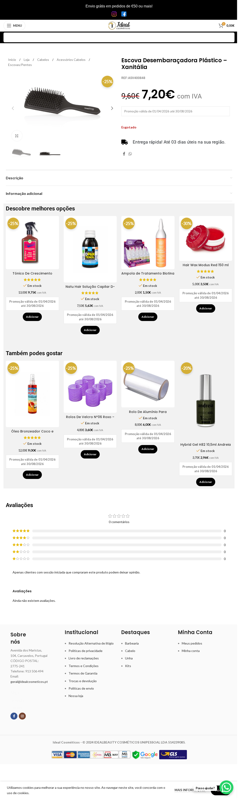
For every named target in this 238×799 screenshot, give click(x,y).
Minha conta (191, 651)
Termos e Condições (84, 666)
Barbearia (132, 643)
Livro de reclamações (84, 658)
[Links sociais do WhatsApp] (130, 154)
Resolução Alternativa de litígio (91, 643)
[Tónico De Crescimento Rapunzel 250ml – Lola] (32, 242)
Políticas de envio (81, 688)
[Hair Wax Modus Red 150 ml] (205, 238)
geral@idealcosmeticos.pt (29, 682)
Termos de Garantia (83, 673)
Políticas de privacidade (85, 651)
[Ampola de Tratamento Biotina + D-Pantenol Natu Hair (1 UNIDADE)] (148, 242)
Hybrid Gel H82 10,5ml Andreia (205, 444)
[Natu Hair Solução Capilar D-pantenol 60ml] (90, 249)
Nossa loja (76, 696)
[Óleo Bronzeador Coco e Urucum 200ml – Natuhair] (32, 394)
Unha (129, 658)
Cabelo (130, 651)
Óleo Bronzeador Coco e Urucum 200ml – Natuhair (32, 433)
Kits (128, 666)
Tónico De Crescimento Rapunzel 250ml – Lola (32, 275)
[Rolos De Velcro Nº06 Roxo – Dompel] (90, 387)
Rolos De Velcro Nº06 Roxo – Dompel (90, 419)
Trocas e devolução (83, 681)
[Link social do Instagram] (22, 716)
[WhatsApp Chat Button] (226, 787)
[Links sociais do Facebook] (124, 154)
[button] (12, 108)
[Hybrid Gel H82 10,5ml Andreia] (205, 400)
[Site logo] (119, 25)
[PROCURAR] (230, 37)
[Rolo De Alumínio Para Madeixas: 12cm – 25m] (148, 384)
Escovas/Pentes (20, 65)
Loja (27, 60)
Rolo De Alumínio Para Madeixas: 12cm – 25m (148, 414)
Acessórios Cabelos (71, 60)
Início (12, 60)
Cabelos (43, 60)
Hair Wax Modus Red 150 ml (206, 265)
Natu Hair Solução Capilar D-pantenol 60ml (90, 289)
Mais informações (190, 790)
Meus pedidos (192, 643)
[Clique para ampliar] (17, 136)
